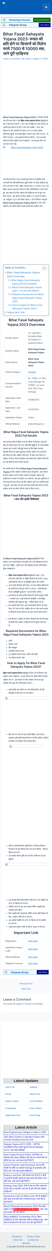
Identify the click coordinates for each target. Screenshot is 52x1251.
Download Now (42, 20)
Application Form (13, 1115)
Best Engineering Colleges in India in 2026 (25, 1132)
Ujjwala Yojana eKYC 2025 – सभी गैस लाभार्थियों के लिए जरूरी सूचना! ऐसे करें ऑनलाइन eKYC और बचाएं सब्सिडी (23, 1147)
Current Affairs (36, 1101)
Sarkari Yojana (11, 1101)
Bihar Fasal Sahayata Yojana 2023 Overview (23, 274)
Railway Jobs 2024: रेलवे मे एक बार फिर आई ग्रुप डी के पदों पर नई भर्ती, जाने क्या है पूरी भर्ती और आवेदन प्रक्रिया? (25, 1188)
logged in (19, 1004)
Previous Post (26, 984)
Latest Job (10, 1087)
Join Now (44, 25)
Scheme (32, 372)
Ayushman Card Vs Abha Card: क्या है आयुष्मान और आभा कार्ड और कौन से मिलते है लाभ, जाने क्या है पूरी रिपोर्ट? (25, 1199)
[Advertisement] (26, 1230)
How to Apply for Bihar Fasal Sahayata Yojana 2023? (27, 307)
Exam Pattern (36, 1108)
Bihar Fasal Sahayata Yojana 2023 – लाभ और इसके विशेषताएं (27, 289)
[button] (38, 7)
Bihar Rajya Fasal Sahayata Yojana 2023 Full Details (26, 282)
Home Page (35, 1115)
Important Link (16, 312)
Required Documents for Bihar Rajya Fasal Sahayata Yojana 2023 (28, 298)
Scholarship (10, 1108)
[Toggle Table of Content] (43, 268)
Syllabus (33, 1087)
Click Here (33, 941)
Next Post (26, 989)
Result (8, 1094)
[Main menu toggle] (46, 7)
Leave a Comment (11, 58)
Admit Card (35, 1094)
